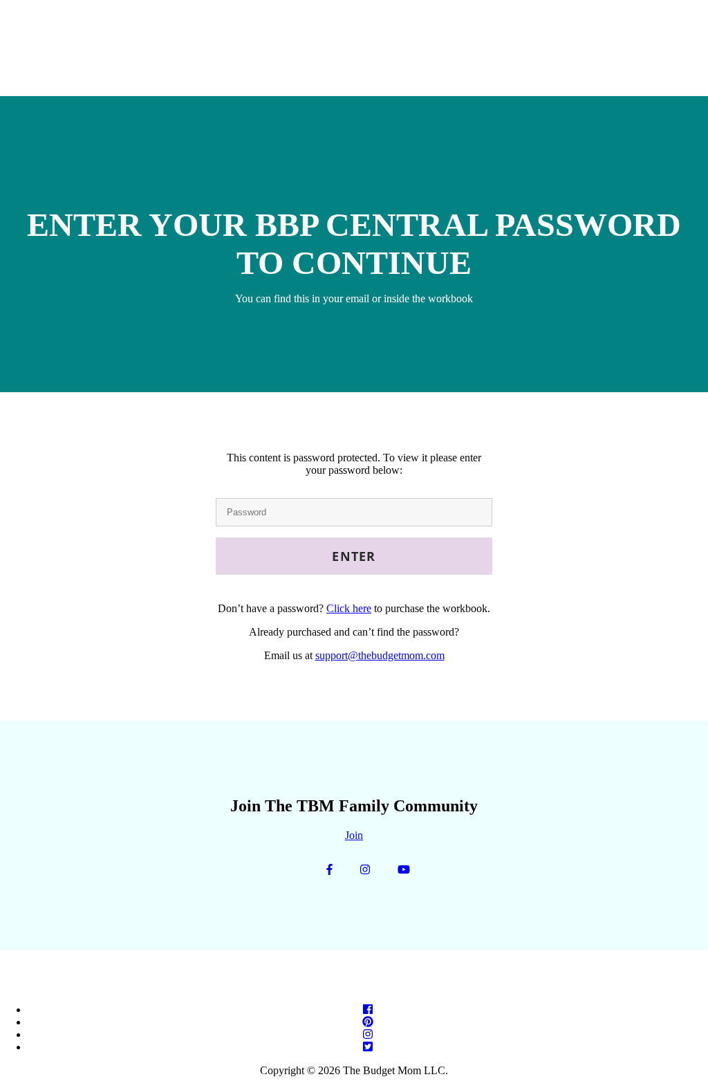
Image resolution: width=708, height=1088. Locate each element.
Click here (348, 608)
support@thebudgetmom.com (380, 655)
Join (354, 835)
